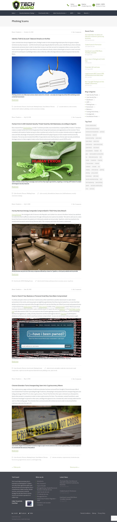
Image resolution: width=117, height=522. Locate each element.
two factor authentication (96, 185)
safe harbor (95, 176)
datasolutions (51, 193)
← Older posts (16, 467)
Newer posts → (74, 467)
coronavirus (88, 135)
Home (13, 13)
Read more (15, 100)
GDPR (71, 13)
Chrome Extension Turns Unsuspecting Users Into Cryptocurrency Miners (37, 385)
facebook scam (75, 457)
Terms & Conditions (85, 513)
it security (100, 160)
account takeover (63, 106)
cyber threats (89, 147)
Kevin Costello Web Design (24, 519)
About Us (86, 13)
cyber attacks (89, 141)
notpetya (88, 169)
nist (99, 166)
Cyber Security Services (43, 492)
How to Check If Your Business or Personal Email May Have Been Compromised (39, 296)
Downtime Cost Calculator (44, 503)
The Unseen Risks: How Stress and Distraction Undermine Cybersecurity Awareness (94, 36)
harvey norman (59, 281)
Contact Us (40, 505)
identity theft (15, 109)
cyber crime (96, 141)
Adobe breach (28, 307)
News (79, 13)
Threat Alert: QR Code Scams (92, 67)
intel (100, 157)
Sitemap (94, 513)
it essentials (93, 160)
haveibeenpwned (29, 370)
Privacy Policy (101, 513)
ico (86, 157)
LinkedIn (15, 513)
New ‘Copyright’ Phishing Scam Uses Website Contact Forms (94, 82)
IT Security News (89, 163)
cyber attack (98, 138)
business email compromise (92, 131)
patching (102, 169)
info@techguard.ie (86, 6)
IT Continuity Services (42, 494)
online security (95, 169)
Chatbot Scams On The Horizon (93, 44)
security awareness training (37, 109)
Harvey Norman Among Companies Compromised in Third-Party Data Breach (39, 211)
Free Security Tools (43, 13)
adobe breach (50, 368)
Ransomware (89, 107)
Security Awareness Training (26, 13)
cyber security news (98, 144)
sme (101, 179)
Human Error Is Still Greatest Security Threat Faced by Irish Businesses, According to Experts (44, 124)
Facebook (23, 513)
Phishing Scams (38, 106)
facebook (96, 150)
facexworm (15, 459)
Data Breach (30, 106)
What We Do (40, 481)
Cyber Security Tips (91, 97)
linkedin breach (38, 370)
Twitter (31, 513)
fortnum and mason (49, 281)
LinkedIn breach (60, 307)
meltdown (88, 166)
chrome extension (57, 457)
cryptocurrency (66, 457)
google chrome (22, 459)
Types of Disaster (41, 486)
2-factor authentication (91, 125)
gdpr (87, 154)
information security (93, 157)
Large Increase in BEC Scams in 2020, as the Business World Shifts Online (94, 74)
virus (87, 188)
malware (22, 109)
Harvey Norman (16, 214)
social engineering (36, 459)
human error (59, 193)
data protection (89, 150)
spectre (87, 185)
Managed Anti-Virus (42, 496)
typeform (70, 281)
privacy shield (94, 173)
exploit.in (21, 370)
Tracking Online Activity (92, 111)
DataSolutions (27, 128)
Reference (88, 109)
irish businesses (67, 193)
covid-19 (94, 135)
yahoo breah (54, 370)
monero (29, 459)
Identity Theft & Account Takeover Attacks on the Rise (31, 39)
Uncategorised (90, 114)
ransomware (88, 176)
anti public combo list (60, 368)
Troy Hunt (63, 314)
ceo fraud (102, 131)
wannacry (92, 188)
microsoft (94, 166)
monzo (65, 281)
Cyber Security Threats (20, 106)
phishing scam (46, 370)
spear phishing (99, 182)
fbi (100, 150)
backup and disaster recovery (92, 128)
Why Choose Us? (41, 483)
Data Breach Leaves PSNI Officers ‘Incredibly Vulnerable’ (93, 52)
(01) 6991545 (74, 6)
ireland (87, 160)
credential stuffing (90, 138)
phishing (26, 109)
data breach (40, 281)
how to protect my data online (96, 154)
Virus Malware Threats (49, 106)
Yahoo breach (43, 307)
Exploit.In (62, 309)
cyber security (72, 106)
